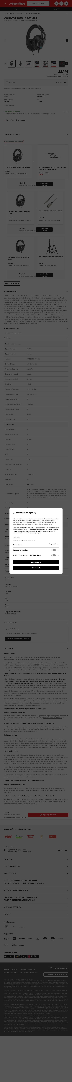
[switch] (53, 550)
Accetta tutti (36, 562)
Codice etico (24, 540)
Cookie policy (31, 540)
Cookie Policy (16, 537)
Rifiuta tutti (36, 568)
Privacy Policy (16, 540)
